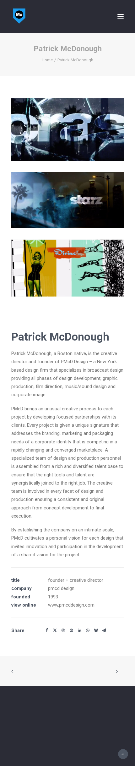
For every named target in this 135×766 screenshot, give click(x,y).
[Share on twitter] (55, 630)
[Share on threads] (63, 630)
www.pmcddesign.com (71, 605)
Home (47, 60)
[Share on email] (104, 630)
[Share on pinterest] (71, 630)
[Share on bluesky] (96, 630)
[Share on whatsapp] (87, 630)
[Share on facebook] (47, 630)
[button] (120, 16)
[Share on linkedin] (79, 630)
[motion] (19, 16)
